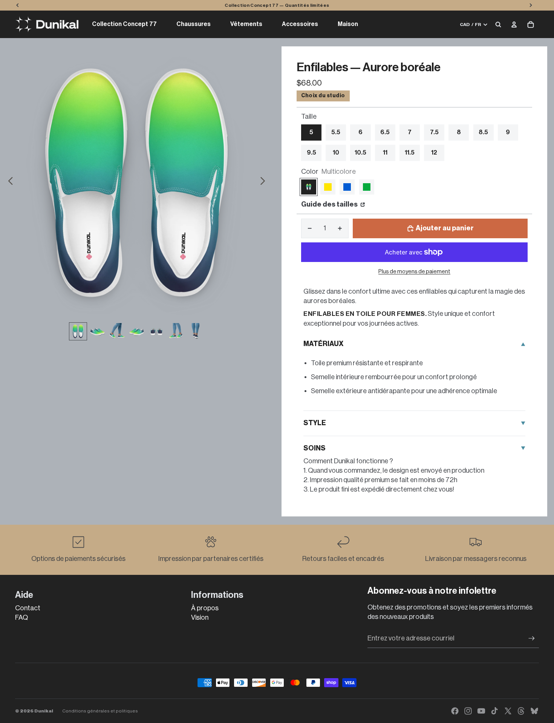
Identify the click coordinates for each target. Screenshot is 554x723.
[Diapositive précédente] (8, 182)
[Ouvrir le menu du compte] (514, 24)
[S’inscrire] (531, 638)
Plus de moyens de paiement (414, 271)
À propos (205, 608)
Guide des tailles (330, 204)
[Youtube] (481, 710)
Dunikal (43, 711)
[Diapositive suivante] (264, 182)
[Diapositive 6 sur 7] (176, 331)
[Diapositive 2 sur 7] (97, 331)
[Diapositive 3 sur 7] (117, 331)
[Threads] (521, 710)
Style (314, 423)
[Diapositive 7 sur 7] (195, 331)
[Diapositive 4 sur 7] (137, 331)
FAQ (21, 617)
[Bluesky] (534, 710)
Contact (27, 608)
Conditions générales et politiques (100, 711)
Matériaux (323, 343)
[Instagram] (468, 710)
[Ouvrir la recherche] (498, 24)
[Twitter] (508, 710)
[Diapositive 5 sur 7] (156, 331)
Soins (314, 448)
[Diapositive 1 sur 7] (78, 331)
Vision (199, 617)
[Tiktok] (494, 710)
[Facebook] (454, 710)
